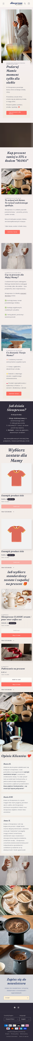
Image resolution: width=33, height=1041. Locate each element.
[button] (3, 4)
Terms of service (23, 1036)
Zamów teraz (12, 232)
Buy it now (16, 635)
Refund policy (24, 1034)
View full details (6, 640)
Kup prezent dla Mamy (15, 112)
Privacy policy (15, 1034)
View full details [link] (6, 512)
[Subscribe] (27, 998)
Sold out (16, 506)
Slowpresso (15, 1031)
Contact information (12, 1036)
